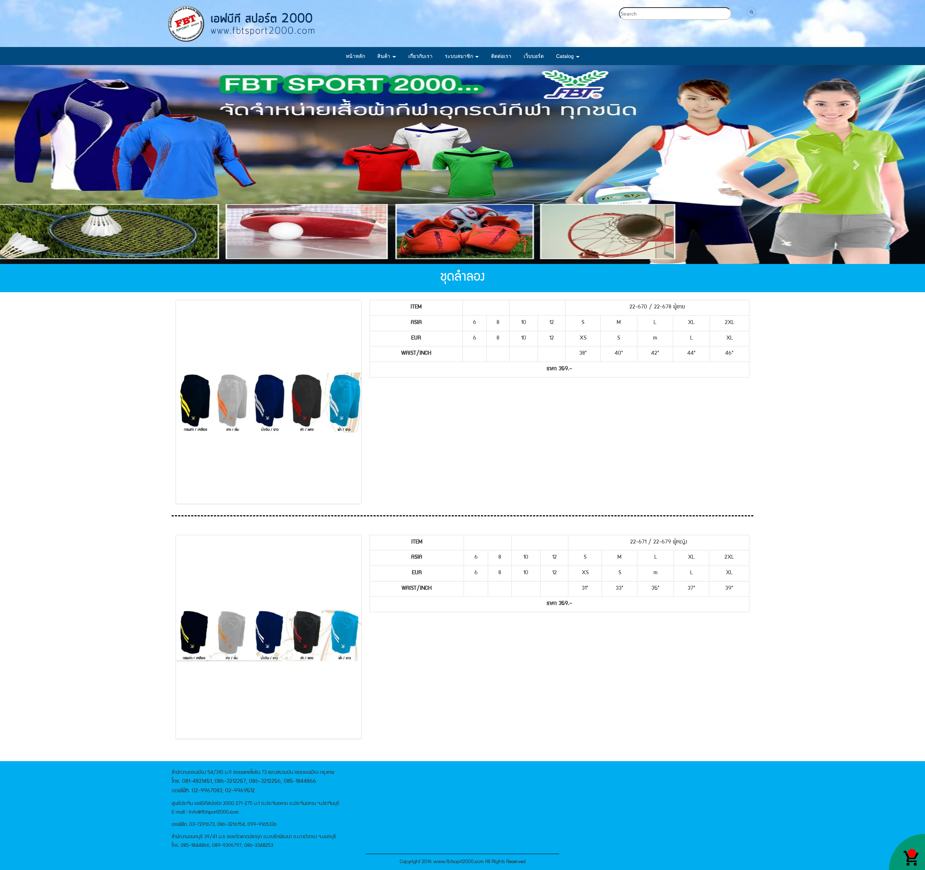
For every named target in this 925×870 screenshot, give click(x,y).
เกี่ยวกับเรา (420, 56)
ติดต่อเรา (501, 56)
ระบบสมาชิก (459, 56)
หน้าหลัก (355, 56)
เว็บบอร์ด (534, 56)
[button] (69, 164)
